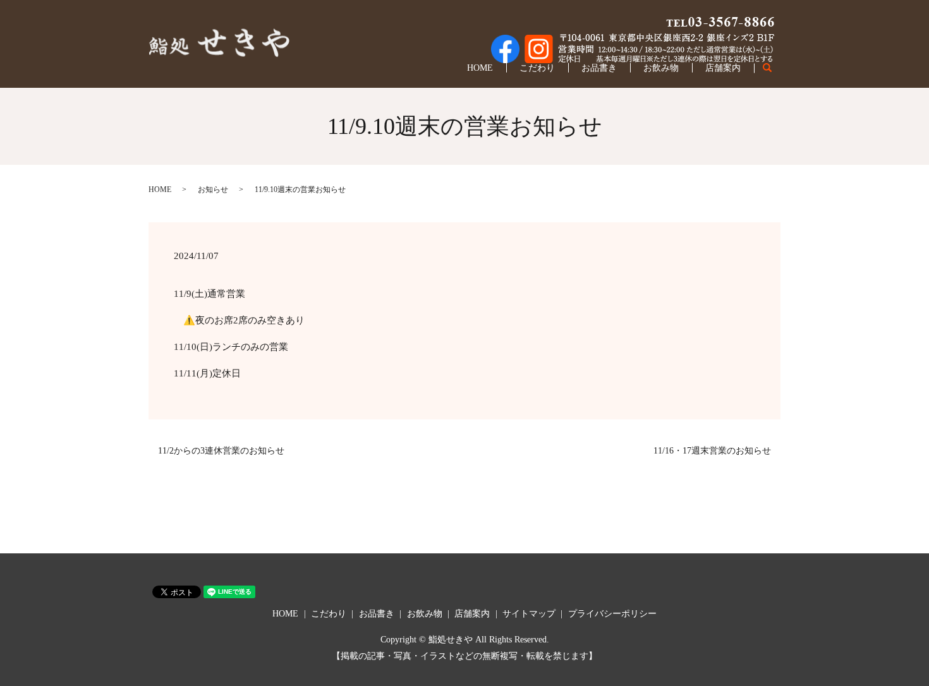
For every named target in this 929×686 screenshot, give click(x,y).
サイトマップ (529, 613)
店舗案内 (723, 68)
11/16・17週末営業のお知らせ (712, 450)
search (773, 68)
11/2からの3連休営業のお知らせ (221, 450)
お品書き (599, 68)
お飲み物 (661, 68)
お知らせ (213, 189)
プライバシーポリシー (612, 613)
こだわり (537, 68)
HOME (480, 68)
